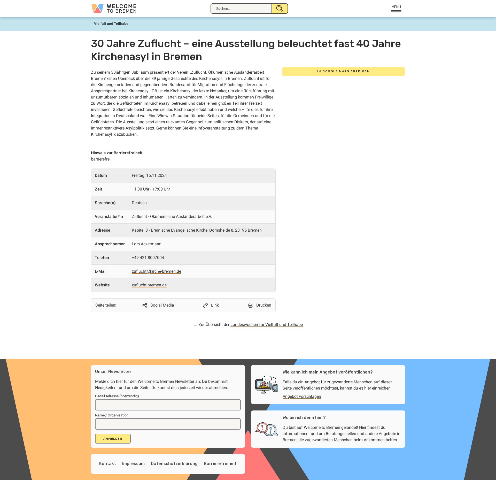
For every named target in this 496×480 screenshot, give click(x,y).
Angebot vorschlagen (302, 396)
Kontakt (107, 463)
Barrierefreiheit (220, 463)
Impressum (133, 463)
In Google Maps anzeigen (343, 71)
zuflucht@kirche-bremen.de (156, 271)
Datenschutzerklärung (174, 463)
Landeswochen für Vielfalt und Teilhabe (266, 324)
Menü (396, 7)
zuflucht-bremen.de (149, 285)
